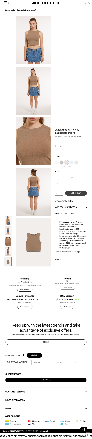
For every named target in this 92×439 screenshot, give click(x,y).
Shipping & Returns (64, 213)
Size (57, 171)
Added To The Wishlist (65, 201)
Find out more (24, 290)
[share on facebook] (56, 265)
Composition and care (66, 207)
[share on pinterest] (63, 265)
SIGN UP (46, 342)
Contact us (67, 307)
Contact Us (46, 380)
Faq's (78, 252)
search (34, 355)
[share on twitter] (60, 265)
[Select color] (57, 166)
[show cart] (89, 3)
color (58, 157)
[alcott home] (46, 3)
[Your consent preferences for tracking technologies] (88, 435)
